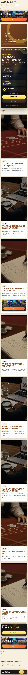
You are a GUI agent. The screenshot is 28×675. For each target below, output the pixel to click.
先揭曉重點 (14, 101)
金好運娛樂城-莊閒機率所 (8, 2)
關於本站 (14, 664)
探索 (2, 5)
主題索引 (3, 664)
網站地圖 (19, 664)
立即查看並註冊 (14, 96)
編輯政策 (9, 664)
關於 (12, 5)
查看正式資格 (14, 632)
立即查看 (21, 671)
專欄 (9, 5)
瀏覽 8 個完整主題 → (7, 44)
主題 (6, 5)
